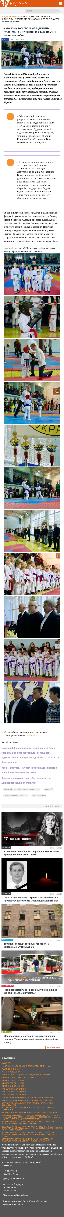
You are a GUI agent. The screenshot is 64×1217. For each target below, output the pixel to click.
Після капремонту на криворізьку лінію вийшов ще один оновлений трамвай (30, 991)
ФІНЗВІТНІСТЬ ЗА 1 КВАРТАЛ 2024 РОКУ (18, 1077)
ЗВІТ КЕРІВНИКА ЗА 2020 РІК (13, 1092)
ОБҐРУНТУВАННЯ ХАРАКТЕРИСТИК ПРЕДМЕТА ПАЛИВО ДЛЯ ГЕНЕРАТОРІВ (28, 1109)
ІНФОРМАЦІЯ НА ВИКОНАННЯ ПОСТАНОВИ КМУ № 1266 (25, 1066)
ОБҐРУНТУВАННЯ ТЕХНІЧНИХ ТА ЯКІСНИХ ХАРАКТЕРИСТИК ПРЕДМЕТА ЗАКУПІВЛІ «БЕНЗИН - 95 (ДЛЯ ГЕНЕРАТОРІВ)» (27, 1140)
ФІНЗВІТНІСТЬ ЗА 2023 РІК (12, 1080)
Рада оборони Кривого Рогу (16, 795)
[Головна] (5, 7)
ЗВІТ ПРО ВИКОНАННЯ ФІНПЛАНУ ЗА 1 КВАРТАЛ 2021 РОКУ (27, 1097)
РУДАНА (18, 3)
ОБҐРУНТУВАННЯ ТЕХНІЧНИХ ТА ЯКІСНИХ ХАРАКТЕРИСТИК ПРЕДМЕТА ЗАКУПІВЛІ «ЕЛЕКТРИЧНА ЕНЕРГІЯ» (27, 1122)
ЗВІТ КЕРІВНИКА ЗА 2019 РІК (13, 1095)
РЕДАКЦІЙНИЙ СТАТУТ (11, 1069)
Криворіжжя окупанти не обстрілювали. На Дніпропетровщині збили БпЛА (26, 780)
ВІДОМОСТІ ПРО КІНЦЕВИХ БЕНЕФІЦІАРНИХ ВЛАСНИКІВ (25, 1075)
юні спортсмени (39, 795)
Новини (16, 16)
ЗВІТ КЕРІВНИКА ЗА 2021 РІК (13, 1089)
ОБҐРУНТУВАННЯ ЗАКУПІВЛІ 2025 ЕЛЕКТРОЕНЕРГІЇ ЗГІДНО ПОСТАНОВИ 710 (27, 1104)
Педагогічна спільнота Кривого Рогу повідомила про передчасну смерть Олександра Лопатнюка (31, 899)
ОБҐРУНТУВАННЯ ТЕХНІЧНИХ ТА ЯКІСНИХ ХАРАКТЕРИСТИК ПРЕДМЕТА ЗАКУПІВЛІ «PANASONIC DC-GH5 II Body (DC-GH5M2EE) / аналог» (29, 1134)
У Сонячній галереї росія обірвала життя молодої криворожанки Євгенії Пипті (31, 853)
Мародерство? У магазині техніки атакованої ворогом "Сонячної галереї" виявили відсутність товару (31, 1039)
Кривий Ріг (48, 789)
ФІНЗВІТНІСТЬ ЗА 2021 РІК (12, 1086)
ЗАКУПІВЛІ (6, 1063)
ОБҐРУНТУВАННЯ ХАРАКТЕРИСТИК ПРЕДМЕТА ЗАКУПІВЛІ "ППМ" (29, 1112)
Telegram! (31, 735)
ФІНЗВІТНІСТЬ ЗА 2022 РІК (12, 1083)
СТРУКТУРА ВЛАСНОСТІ (11, 1072)
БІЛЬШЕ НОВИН (53, 1048)
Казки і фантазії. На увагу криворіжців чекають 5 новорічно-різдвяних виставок (29, 770)
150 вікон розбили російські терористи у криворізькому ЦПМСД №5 (26, 945)
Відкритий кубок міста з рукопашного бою (22, 789)
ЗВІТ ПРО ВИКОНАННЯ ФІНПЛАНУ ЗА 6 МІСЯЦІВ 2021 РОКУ (26, 1100)
